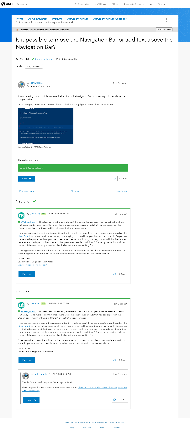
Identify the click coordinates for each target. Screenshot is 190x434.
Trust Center (87, 427)
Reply (25, 178)
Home (19, 18)
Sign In (161, 4)
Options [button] (167, 19)
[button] (120, 83)
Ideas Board (24, 236)
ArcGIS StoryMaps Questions (110, 18)
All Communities (82, 4)
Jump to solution (43, 59)
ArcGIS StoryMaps (77, 18)
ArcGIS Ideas (100, 4)
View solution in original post (32, 264)
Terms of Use (69, 422)
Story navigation (34, 66)
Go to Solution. (35, 168)
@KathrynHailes (28, 222)
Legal (102, 427)
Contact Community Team (117, 422)
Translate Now (164, 29)
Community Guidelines (82, 422)
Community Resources (134, 4)
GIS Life (115, 4)
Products (57, 18)
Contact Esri (116, 427)
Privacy (72, 427)
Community (22, 4)
